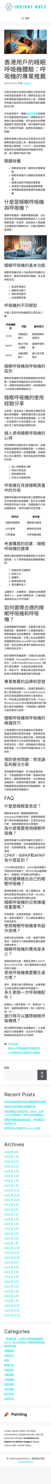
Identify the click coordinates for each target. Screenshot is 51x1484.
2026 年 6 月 (11, 1161)
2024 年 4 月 (11, 1286)
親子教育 (9, 1394)
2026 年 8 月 (11, 1151)
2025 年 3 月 (11, 1233)
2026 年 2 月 (11, 1180)
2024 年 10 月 (12, 1257)
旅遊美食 (9, 1370)
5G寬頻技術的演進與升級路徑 (24, 1052)
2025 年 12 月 (12, 1190)
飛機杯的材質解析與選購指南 (20, 1106)
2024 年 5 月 (11, 1281)
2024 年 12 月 (12, 1247)
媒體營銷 (9, 1350)
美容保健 (13, 1044)
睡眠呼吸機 (32, 113)
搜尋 (6, 1067)
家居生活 (9, 1355)
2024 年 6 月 (11, 1276)
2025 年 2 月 (11, 1238)
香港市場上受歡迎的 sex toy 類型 (22, 1128)
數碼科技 (9, 1365)
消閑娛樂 (9, 1379)
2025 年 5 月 (11, 1223)
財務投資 (9, 1398)
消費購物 (9, 1374)
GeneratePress (25, 1461)
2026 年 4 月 (11, 1171)
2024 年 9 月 (11, 1262)
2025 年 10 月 (12, 1199)
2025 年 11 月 (11, 1195)
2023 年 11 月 (11, 1310)
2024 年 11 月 (11, 1252)
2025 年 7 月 (11, 1214)
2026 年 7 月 (11, 1156)
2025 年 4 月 (11, 1228)
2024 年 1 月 (11, 1300)
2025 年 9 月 (11, 1204)
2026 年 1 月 (11, 1185)
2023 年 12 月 (12, 1305)
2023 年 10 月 (12, 1315)
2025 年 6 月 (11, 1219)
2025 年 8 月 (11, 1209)
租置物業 (9, 1384)
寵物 (6, 1360)
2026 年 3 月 (11, 1175)
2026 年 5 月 (11, 1166)
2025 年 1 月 (11, 1243)
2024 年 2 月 (11, 1295)
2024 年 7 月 (11, 1271)
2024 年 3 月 (11, 1291)
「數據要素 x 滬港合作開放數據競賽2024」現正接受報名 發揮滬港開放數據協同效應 (24, 1342)
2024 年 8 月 (11, 1267)
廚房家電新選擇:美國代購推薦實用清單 (25, 1101)
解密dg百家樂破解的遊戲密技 (24, 1048)
